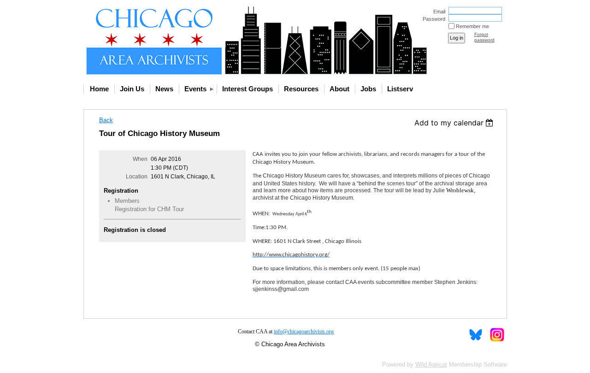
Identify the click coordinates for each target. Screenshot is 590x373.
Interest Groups (247, 89)
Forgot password (484, 37)
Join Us (132, 89)
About (339, 89)
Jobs (368, 89)
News (164, 89)
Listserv (400, 89)
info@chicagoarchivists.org (304, 331)
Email (437, 11)
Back (106, 120)
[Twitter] (476, 335)
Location (137, 176)
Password (432, 19)
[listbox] (455, 122)
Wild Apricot (431, 364)
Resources (301, 89)
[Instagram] (496, 335)
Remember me (472, 26)
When (140, 159)
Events (195, 89)
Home (99, 89)
